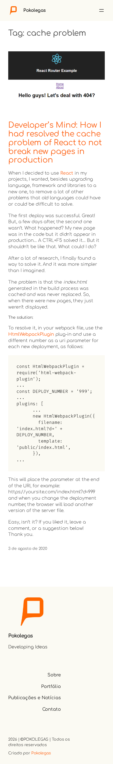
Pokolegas (34, 10)
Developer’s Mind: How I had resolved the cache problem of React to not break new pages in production (55, 143)
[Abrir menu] (101, 10)
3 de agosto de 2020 (27, 549)
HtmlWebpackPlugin (31, 334)
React (67, 173)
